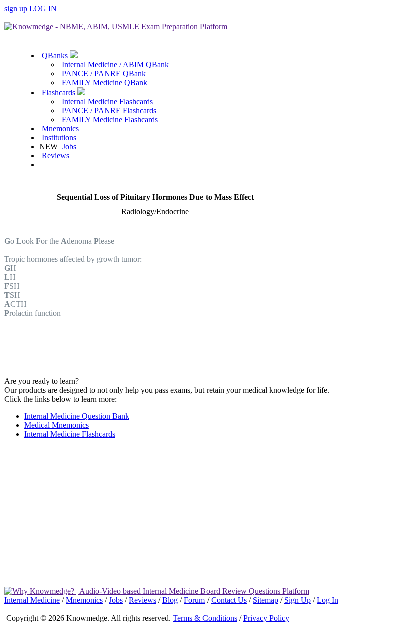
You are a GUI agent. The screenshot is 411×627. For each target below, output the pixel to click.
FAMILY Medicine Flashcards (110, 119)
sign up (15, 8)
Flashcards (59, 92)
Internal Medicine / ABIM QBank (115, 64)
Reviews (55, 155)
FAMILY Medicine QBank (104, 82)
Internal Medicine (32, 600)
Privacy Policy (266, 618)
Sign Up (297, 600)
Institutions (59, 137)
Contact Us (229, 600)
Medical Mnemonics (56, 425)
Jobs (69, 146)
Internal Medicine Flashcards (107, 101)
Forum (194, 600)
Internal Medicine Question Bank (76, 416)
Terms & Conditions (205, 618)
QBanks (56, 55)
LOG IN (43, 8)
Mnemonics (60, 128)
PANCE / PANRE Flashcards (109, 110)
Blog (170, 600)
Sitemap (265, 600)
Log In (327, 600)
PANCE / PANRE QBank (104, 73)
